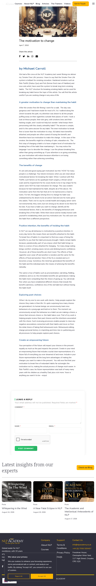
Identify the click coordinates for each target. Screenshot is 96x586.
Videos (67, 3)
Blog (38, 3)
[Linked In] (28, 56)
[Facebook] (19, 56)
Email (52, 426)
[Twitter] (24, 56)
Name (18, 426)
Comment (19, 407)
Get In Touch (79, 3)
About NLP (29, 3)
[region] (30, 567)
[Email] (37, 56)
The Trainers (56, 3)
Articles (45, 3)
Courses (18, 3)
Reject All (18, 576)
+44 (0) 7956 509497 (81, 548)
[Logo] (8, 3)
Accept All (42, 576)
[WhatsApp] (32, 56)
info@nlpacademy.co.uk (81, 544)
